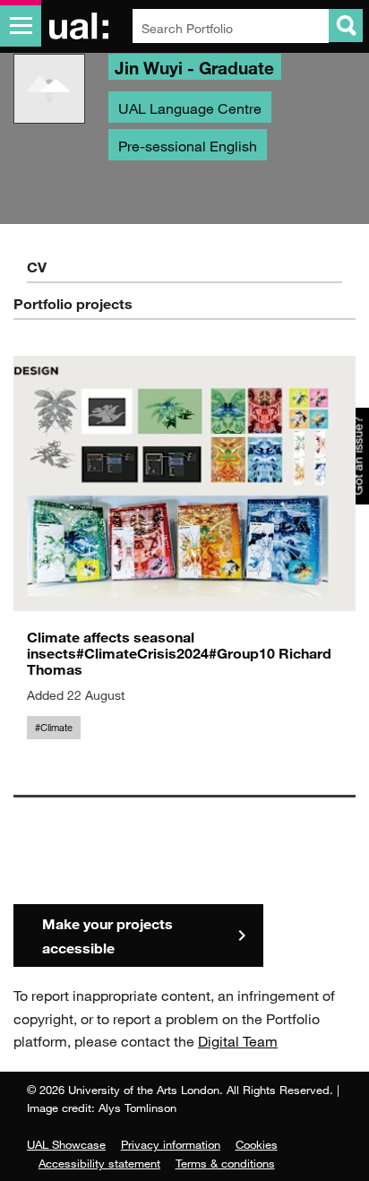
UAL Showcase (66, 1144)
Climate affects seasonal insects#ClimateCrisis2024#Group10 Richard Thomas (179, 652)
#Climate (54, 727)
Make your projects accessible (107, 935)
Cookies (257, 1144)
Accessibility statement (99, 1163)
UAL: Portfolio (82, 26)
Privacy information (170, 1144)
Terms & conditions (225, 1163)
